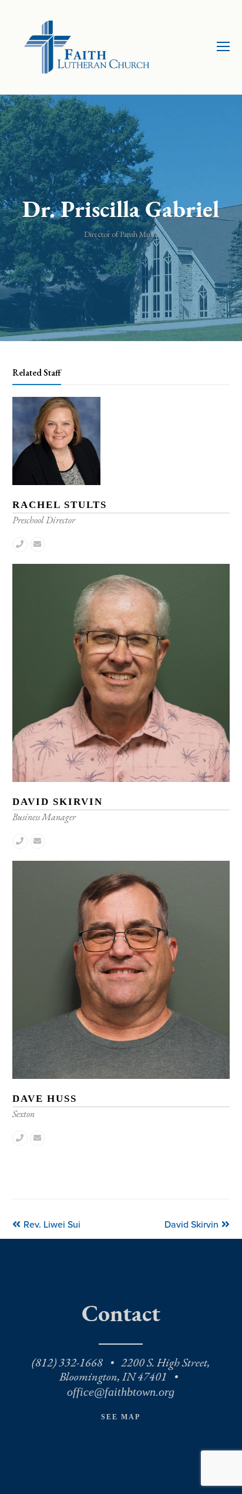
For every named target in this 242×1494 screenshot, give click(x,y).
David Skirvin (57, 801)
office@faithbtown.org (120, 1391)
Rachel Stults (59, 504)
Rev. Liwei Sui (51, 1225)
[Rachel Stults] (56, 482)
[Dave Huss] (121, 1076)
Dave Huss (44, 1098)
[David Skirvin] (121, 779)
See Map (120, 1417)
